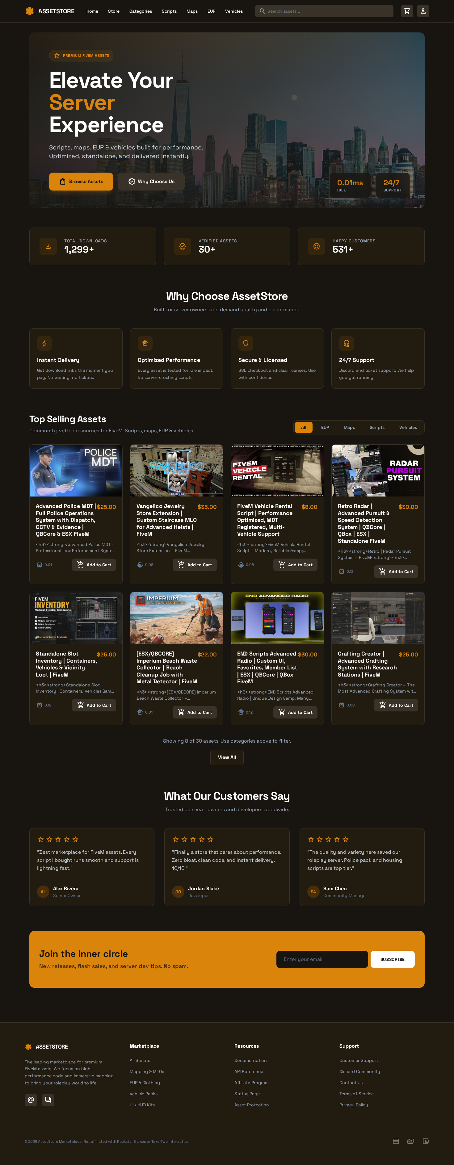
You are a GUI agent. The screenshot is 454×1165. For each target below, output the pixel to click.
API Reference (248, 1071)
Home (92, 11)
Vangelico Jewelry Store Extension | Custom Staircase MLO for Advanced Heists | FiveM (167, 519)
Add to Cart (94, 564)
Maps (192, 11)
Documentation (250, 1060)
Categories (140, 11)
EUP (211, 11)
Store (114, 11)
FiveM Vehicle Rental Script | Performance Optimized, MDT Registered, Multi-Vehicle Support (264, 519)
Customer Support (358, 1060)
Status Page (247, 1093)
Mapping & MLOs (147, 1071)
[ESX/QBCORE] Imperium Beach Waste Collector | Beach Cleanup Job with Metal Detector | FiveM (167, 667)
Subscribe (392, 959)
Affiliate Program (251, 1082)
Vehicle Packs (144, 1093)
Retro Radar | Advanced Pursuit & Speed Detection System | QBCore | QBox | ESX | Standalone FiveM (364, 523)
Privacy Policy (353, 1105)
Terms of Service (356, 1093)
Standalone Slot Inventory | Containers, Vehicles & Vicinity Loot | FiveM (66, 664)
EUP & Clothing (145, 1082)
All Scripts (140, 1060)
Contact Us (351, 1082)
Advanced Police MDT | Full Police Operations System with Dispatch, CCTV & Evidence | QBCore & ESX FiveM (66, 519)
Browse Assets (81, 181)
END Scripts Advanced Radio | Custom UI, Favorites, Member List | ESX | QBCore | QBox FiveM (267, 667)
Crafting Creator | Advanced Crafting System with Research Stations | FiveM (367, 664)
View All (227, 757)
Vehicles (234, 11)
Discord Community (359, 1071)
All (303, 427)
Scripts (169, 11)
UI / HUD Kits (142, 1105)
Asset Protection (251, 1105)
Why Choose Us (151, 181)
